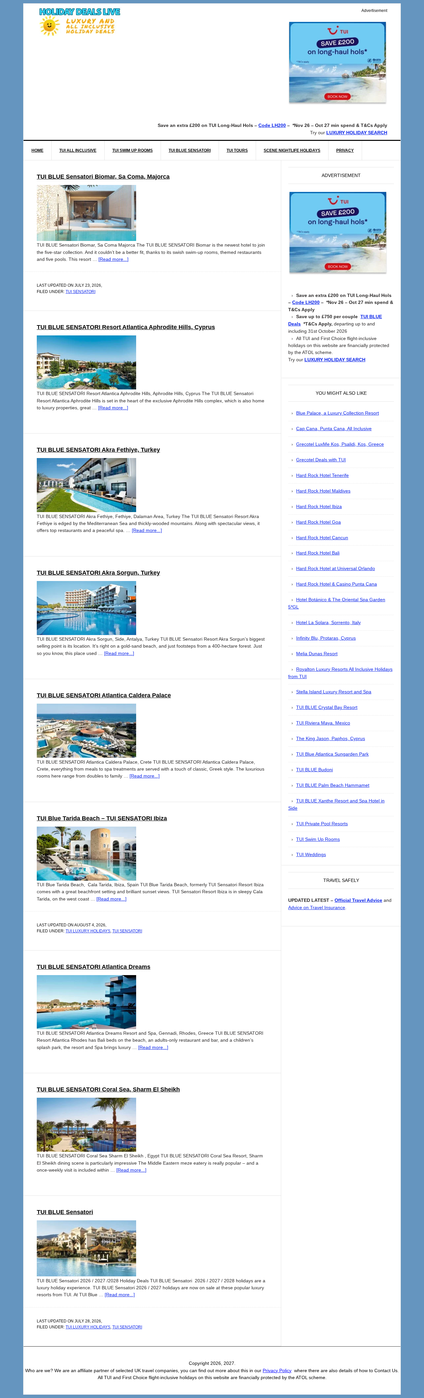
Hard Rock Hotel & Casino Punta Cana (336, 584)
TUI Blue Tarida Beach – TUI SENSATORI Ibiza (102, 818)
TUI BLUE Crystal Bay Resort (326, 707)
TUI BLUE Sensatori (65, 1212)
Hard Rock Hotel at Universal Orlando (335, 568)
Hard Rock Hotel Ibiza (319, 506)
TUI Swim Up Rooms (318, 839)
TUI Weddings (311, 854)
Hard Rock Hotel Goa (318, 522)
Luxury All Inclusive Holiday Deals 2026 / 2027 (80, 22)
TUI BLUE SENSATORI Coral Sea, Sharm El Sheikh (108, 1089)
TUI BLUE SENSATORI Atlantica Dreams (93, 966)
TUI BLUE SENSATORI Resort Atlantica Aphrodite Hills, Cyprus (126, 327)
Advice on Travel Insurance (316, 907)
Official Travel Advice (358, 900)
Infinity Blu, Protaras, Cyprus (326, 638)
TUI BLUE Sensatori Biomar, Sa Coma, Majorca (103, 176)
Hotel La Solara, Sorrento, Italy (328, 622)
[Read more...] (113, 259)
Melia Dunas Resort (317, 653)
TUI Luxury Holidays (88, 931)
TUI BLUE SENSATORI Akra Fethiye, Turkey (98, 449)
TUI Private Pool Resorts (322, 823)
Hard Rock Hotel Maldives (323, 491)
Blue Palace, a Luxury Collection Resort (337, 413)
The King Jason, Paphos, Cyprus (330, 738)
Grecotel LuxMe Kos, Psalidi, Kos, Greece (340, 444)
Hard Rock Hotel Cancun (322, 537)
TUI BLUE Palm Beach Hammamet (332, 785)
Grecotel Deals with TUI (321, 459)
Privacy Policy (277, 1370)
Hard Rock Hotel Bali (318, 553)
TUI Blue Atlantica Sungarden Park (332, 754)
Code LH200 (272, 125)
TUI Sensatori (80, 291)
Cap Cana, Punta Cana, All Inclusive (334, 428)
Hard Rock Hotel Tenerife (322, 475)
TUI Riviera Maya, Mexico (323, 723)
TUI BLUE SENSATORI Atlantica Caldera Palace (104, 695)
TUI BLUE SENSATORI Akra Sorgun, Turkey (98, 572)
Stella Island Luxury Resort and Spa (333, 691)
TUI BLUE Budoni (314, 769)
